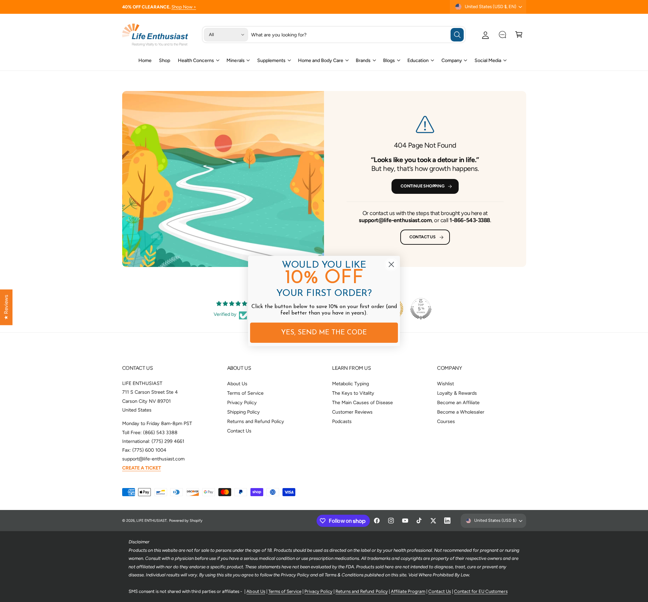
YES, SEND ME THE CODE (324, 332)
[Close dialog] (391, 264)
